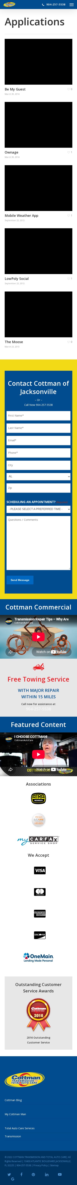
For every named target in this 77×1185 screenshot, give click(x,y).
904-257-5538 (44, 405)
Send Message (20, 580)
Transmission (13, 1136)
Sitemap (54, 1165)
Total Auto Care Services (20, 1128)
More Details (39, 59)
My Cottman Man (15, 1114)
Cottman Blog (13, 1100)
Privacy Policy (40, 1165)
